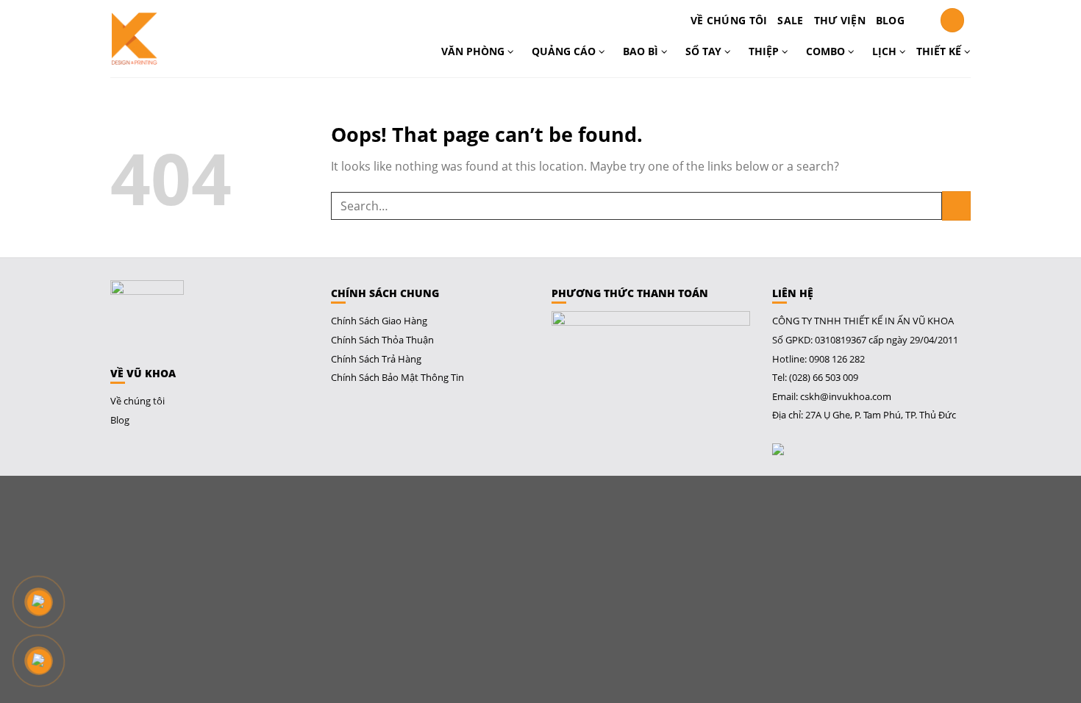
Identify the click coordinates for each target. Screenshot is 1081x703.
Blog (890, 20)
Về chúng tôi (729, 20)
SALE (790, 20)
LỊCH (885, 51)
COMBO (827, 51)
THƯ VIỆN (840, 20)
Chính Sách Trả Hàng (376, 358)
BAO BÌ (642, 51)
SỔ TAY (704, 51)
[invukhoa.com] (174, 38)
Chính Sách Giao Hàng (379, 320)
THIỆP (765, 51)
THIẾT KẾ (940, 51)
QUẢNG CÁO (565, 51)
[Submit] (956, 205)
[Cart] (922, 20)
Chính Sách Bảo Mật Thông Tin (397, 377)
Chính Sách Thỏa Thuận (382, 339)
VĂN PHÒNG (474, 51)
